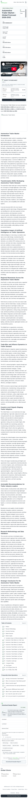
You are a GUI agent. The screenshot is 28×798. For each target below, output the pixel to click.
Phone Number (5, 735)
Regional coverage (7, 745)
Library (15, 2)
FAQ (23, 2)
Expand (24, 623)
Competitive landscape (8, 748)
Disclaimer (13, 792)
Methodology (5, 742)
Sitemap (17, 792)
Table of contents (14, 742)
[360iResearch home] (4, 2)
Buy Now (14, 99)
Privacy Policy (14, 789)
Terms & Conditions (7, 789)
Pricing (22, 745)
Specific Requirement (6, 750)
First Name (4, 719)
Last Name (4, 723)
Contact (20, 2)
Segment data (16, 745)
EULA (26, 789)
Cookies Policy (21, 789)
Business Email (5, 728)
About (18, 2)
